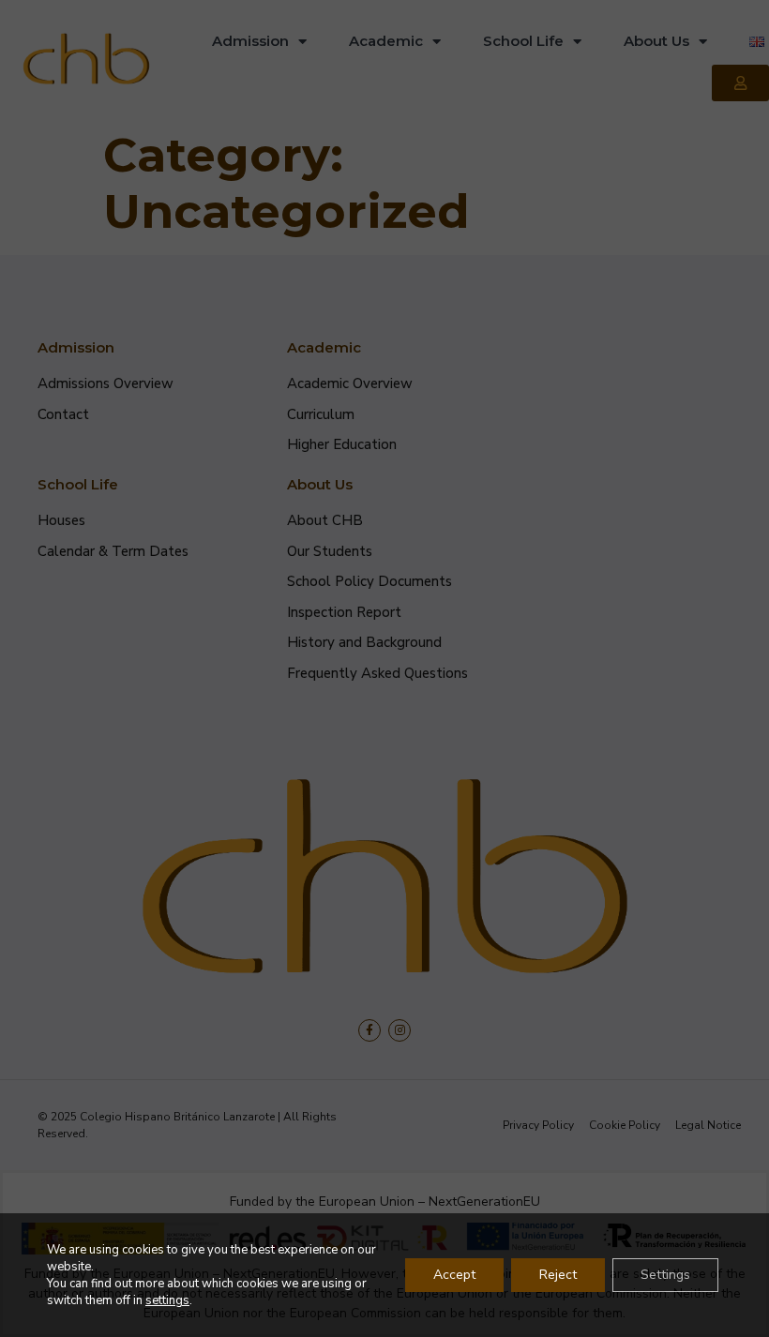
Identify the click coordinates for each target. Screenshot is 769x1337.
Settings (665, 1275)
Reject (558, 1275)
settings (167, 1300)
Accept (454, 1275)
